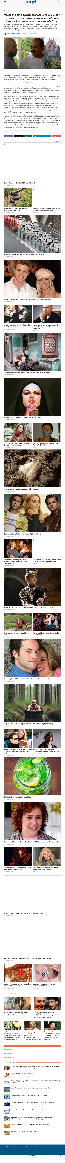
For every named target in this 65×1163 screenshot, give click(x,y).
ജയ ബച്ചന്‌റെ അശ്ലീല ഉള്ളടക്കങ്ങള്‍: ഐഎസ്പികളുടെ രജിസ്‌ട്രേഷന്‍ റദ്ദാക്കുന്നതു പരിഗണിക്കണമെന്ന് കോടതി (32, 1035)
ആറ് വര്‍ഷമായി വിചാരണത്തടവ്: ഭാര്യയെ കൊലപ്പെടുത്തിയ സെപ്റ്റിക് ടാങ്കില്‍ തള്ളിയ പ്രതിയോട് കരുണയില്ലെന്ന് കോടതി (12, 1035)
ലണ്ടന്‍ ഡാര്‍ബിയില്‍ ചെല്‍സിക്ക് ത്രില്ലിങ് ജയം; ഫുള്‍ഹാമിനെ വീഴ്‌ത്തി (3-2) (33, 1102)
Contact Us (12, 1147)
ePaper (16, 6)
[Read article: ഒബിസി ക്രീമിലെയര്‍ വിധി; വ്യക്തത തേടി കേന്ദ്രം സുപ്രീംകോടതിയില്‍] (7, 1089)
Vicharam (49, 6)
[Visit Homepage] (31, 2)
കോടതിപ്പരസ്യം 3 (9, 1057)
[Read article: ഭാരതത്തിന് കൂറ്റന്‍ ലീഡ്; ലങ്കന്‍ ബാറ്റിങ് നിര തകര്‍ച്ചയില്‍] (7, 1111)
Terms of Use (21, 1147)
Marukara (41, 6)
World (34, 6)
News (9, 10)
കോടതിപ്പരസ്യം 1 (9, 1049)
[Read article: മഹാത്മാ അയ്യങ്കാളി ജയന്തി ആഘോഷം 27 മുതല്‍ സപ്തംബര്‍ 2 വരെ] (7, 1126)
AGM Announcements (39, 1147)
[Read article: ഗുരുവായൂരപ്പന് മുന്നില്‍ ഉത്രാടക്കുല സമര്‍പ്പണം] (7, 1133)
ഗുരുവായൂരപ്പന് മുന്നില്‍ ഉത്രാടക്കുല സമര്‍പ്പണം (25, 1132)
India (28, 6)
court (9, 131)
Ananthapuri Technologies (17, 1152)
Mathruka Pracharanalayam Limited (12, 1150)
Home (5, 10)
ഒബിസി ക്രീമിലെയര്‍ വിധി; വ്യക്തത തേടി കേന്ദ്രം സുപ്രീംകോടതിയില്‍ (31, 1088)
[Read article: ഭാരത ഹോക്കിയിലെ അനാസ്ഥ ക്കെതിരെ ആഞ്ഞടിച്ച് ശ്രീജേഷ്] (7, 1096)
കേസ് (13, 131)
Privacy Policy (29, 1147)
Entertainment (28, 1028)
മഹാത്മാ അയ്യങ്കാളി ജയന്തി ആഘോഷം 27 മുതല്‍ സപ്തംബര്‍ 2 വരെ (30, 1124)
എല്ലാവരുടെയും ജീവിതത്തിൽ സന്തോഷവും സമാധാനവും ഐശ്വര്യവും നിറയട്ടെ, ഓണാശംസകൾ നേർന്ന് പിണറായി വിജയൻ (35, 1067)
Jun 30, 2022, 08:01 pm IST (26, 33)
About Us (6, 1147)
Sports (56, 6)
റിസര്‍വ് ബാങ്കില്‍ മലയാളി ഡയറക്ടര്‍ (21, 1073)
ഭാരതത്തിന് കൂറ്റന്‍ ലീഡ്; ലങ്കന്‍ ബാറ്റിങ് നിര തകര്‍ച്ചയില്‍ (27, 1110)
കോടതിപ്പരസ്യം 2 (9, 1053)
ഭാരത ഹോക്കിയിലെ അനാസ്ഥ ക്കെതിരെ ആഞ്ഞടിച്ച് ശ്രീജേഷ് (29, 1095)
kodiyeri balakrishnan (22, 131)
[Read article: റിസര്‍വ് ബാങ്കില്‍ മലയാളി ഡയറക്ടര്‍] (7, 1075)
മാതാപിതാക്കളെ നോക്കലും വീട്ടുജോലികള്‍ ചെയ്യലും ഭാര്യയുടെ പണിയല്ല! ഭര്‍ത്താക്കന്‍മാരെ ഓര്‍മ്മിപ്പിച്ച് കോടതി (17, 1014)
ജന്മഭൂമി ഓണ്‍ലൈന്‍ (13, 33)
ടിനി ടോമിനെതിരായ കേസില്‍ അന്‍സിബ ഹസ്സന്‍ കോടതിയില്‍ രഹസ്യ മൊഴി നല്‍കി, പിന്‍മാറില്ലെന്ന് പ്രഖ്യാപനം (52, 1035)
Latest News (8, 6)
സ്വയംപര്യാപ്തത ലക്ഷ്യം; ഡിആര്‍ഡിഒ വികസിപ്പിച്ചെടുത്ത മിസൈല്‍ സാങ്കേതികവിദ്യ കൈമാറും (35, 1081)
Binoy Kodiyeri (33, 131)
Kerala (23, 6)
